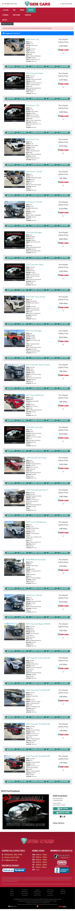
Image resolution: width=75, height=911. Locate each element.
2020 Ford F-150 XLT (34, 595)
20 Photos (14, 312)
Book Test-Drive (37, 895)
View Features (64, 67)
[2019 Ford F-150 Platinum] (14, 529)
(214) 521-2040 (14, 857)
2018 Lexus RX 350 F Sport (36, 458)
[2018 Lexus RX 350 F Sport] (14, 464)
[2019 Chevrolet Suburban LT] (14, 496)
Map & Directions (37, 891)
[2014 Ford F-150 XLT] (14, 178)
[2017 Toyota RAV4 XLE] (14, 402)
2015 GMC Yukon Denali (35, 297)
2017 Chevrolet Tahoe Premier (38, 365)
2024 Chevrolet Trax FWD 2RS (38, 690)
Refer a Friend (50, 889)
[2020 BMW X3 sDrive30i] (14, 566)
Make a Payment (16, 15)
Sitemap (63, 889)
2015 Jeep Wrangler (34, 331)
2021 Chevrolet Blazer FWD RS (38, 624)
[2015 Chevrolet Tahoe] (14, 271)
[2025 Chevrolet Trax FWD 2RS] (14, 730)
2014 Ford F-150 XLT (34, 171)
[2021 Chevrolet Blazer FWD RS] (14, 630)
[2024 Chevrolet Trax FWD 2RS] (14, 697)
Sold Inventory (50, 895)
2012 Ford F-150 (32, 139)
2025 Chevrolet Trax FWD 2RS (38, 724)
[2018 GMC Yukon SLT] (14, 434)
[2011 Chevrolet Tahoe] (14, 80)
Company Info (28, 15)
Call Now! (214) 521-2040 (67, 4)
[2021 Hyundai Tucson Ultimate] (14, 664)
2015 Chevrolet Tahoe (34, 264)
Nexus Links (63, 893)
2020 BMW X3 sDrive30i (35, 559)
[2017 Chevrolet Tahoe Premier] (14, 371)
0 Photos (14, 88)
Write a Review (25, 891)
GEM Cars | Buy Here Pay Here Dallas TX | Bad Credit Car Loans (45, 899)
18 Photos (14, 155)
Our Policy (4, 20)
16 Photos (14, 575)
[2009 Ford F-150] (14, 46)
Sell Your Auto (37, 893)
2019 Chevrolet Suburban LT (37, 490)
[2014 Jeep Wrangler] (14, 239)
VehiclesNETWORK (36, 901)
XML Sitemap (63, 891)
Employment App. (50, 891)
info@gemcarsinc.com (10, 860)
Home (14, 10)
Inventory (31, 10)
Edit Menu (6, 10)
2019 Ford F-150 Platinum (36, 522)
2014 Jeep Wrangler (34, 232)
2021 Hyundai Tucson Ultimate (38, 658)
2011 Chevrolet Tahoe (34, 73)
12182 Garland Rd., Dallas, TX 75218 (10, 4)
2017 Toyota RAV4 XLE (35, 395)
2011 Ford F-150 (32, 105)
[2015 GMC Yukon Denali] (14, 303)
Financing (22, 10)
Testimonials (5, 15)
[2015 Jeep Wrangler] (14, 337)
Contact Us (37, 889)
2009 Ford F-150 (32, 39)
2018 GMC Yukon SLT (34, 427)
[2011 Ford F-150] (14, 112)
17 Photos (14, 54)
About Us (12, 891)
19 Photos (14, 771)
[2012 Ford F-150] (14, 146)
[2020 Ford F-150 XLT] (14, 602)
